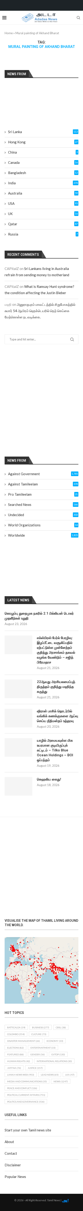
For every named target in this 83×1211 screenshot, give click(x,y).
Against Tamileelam (43, 484)
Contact (11, 1153)
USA (43, 203)
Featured (15, 1054)
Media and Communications (27, 1081)
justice (35, 1067)
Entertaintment (43, 1047)
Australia (43, 193)
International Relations (54, 1061)
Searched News (43, 504)
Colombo (16, 1034)
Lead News (50, 1074)
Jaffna (14, 1067)
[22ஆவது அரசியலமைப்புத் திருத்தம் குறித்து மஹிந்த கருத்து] (18, 689)
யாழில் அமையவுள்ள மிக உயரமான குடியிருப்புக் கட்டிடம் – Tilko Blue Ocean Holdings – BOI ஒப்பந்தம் (55, 750)
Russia (43, 234)
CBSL (61, 1027)
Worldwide (43, 535)
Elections (15, 1047)
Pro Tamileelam (43, 494)
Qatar (43, 224)
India (43, 183)
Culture (38, 1034)
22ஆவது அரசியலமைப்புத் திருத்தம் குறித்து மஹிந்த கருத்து (56, 687)
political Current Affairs (26, 1094)
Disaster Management (23, 1040)
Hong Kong (43, 142)
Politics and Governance (25, 1101)
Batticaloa (16, 1027)
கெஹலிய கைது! (49, 779)
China (43, 152)
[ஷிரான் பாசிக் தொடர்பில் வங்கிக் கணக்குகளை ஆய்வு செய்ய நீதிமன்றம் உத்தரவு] (18, 718)
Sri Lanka (43, 132)
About (9, 1142)
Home (9, 33)
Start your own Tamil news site (28, 1130)
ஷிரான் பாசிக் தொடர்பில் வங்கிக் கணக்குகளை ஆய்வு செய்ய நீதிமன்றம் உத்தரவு (57, 716)
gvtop (58, 1054)
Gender (37, 1054)
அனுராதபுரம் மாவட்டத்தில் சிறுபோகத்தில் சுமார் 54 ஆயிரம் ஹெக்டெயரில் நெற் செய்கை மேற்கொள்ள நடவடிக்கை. (40, 310)
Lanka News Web (20, 1074)
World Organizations (43, 525)
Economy (55, 1040)
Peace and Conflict (22, 1088)
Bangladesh (43, 173)
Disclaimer (13, 1165)
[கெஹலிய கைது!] (18, 786)
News (60, 1081)
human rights (18, 1061)
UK (43, 214)
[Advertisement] (41, 400)
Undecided (43, 515)
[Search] (78, 17)
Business (40, 1027)
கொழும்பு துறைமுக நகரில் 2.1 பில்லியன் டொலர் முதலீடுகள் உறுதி (39, 615)
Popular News (15, 1176)
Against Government (43, 474)
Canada (43, 162)
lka (69, 1074)
